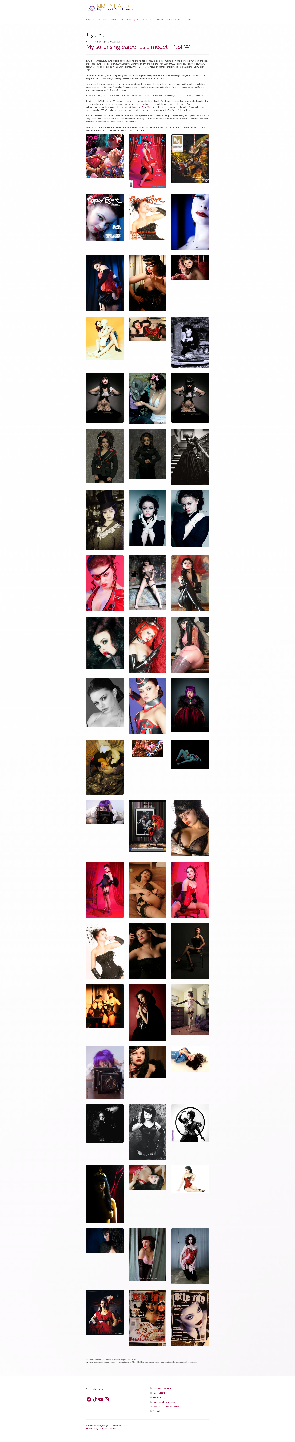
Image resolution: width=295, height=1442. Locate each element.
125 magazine (102, 107)
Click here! (140, 130)
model (167, 1362)
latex (146, 1362)
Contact (190, 19)
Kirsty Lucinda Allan (115, 42)
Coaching (131, 19)
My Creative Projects (119, 1360)
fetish (134, 1362)
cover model (121, 1362)
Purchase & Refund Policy (164, 1402)
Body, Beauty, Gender (103, 1360)
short (185, 1362)
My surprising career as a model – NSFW (138, 46)
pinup (180, 1362)
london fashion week (156, 1362)
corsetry (112, 1362)
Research (102, 19)
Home (88, 19)
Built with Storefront (108, 1429)
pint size (174, 1362)
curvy (129, 1362)
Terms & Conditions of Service (166, 1407)
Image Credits (159, 1393)
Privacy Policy (159, 1397)
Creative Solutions (175, 19)
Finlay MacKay (148, 107)
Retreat (160, 19)
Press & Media (133, 1360)
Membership (147, 19)
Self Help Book (117, 19)
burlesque (105, 1362)
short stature (192, 1362)
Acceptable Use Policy (162, 1388)
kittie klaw (140, 1362)
